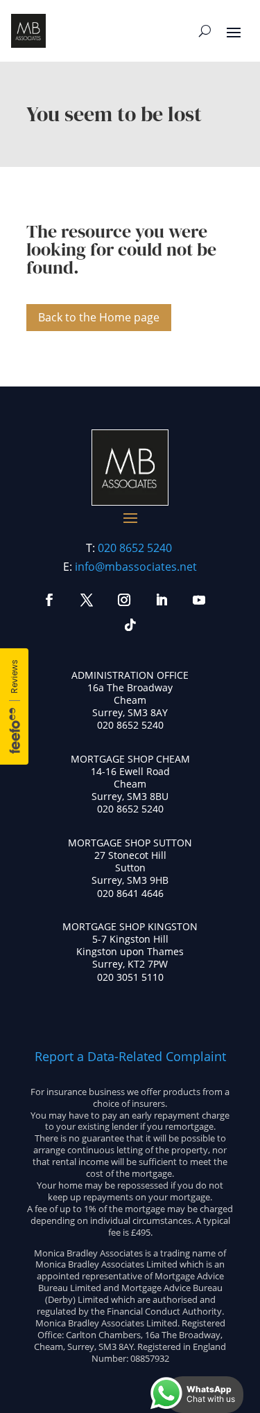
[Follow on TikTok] (130, 624)
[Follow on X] (86, 599)
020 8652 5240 (135, 548)
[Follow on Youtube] (199, 599)
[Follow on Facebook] (49, 599)
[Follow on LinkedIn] (161, 599)
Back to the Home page (98, 317)
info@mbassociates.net (136, 566)
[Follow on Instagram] (124, 599)
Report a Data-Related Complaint (130, 1056)
